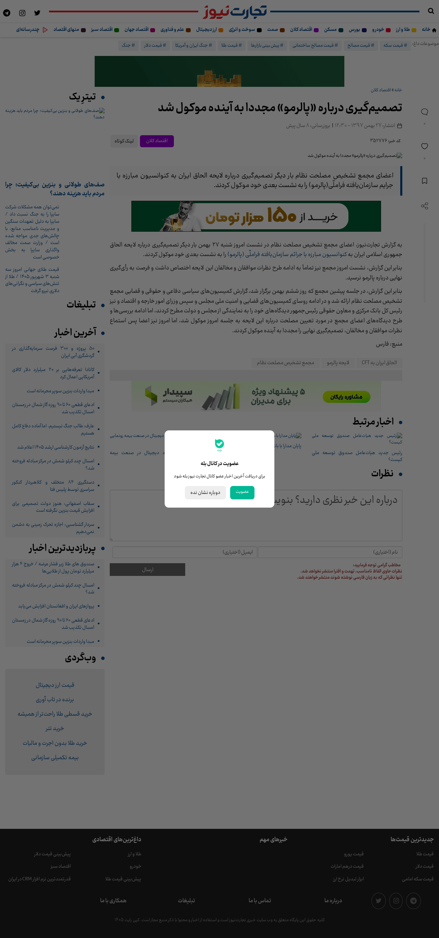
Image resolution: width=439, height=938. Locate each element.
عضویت (242, 491)
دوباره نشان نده (205, 493)
